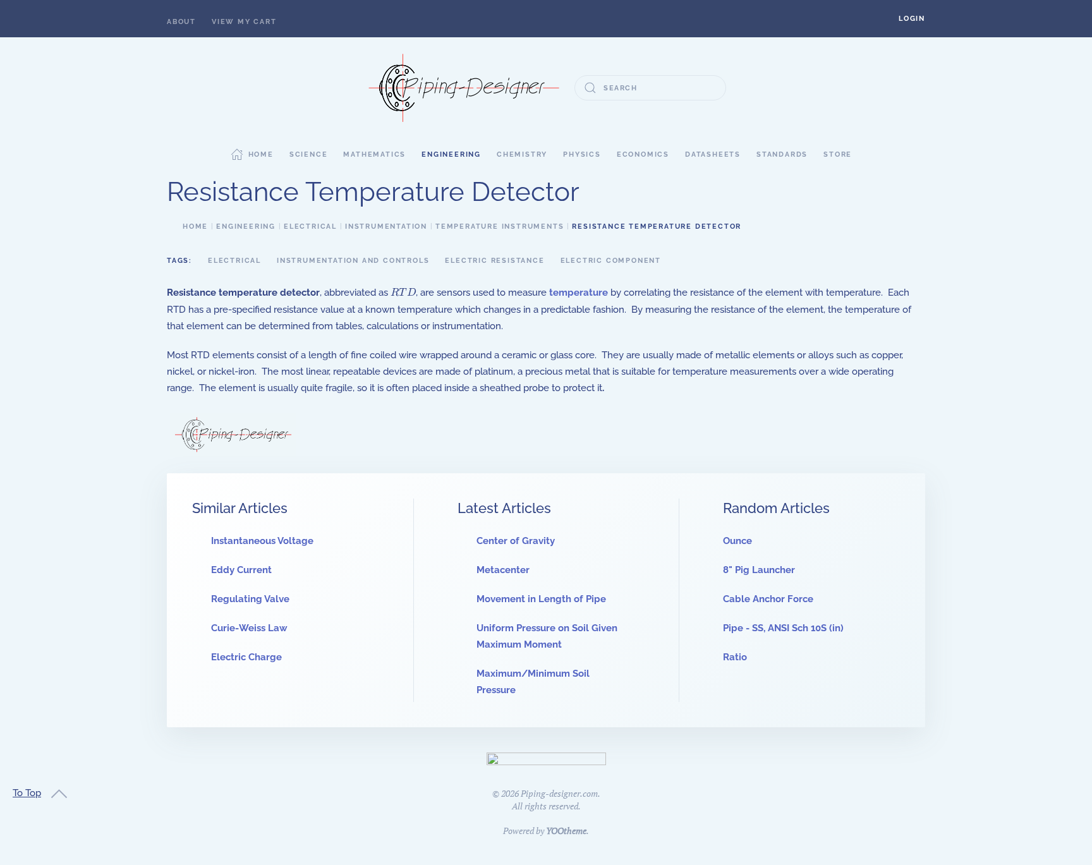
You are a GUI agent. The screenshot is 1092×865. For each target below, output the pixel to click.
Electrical (234, 261)
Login (912, 19)
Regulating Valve (250, 599)
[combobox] (650, 87)
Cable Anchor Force (768, 599)
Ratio (735, 657)
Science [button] (308, 154)
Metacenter (503, 570)
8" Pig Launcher (759, 570)
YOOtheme (566, 831)
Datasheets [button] (713, 154)
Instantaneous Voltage (262, 541)
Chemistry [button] (522, 154)
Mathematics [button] (374, 154)
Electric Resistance (494, 261)
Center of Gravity (515, 541)
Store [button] (837, 154)
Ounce (737, 541)
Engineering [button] (451, 154)
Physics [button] (582, 154)
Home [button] (261, 154)
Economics (643, 154)
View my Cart (244, 22)
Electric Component (611, 261)
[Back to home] (464, 88)
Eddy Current (241, 570)
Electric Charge (246, 657)
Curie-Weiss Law (249, 628)
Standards (782, 154)
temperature (578, 292)
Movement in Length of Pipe (541, 599)
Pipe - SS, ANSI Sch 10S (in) (783, 628)
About (181, 22)
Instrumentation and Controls (353, 261)
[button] (912, 19)
